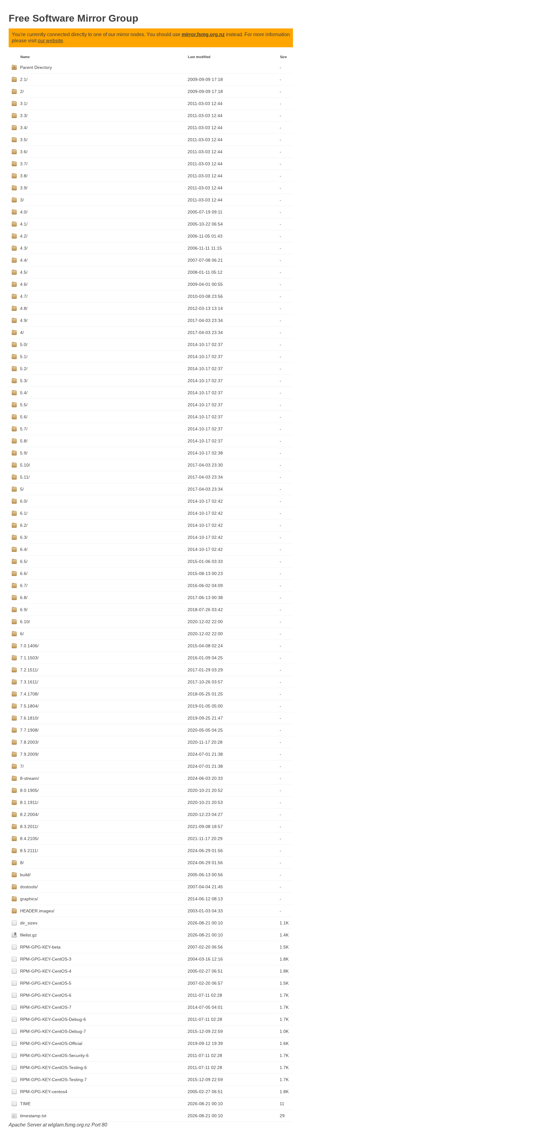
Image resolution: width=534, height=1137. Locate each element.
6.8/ (24, 597)
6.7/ (24, 585)
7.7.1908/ (29, 730)
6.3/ (24, 537)
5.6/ (24, 416)
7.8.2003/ (29, 742)
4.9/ (24, 320)
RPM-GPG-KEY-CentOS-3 (45, 959)
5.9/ (24, 452)
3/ (22, 199)
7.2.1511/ (29, 669)
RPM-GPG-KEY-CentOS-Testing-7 (53, 1079)
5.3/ (24, 380)
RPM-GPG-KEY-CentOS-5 (45, 983)
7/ (22, 766)
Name (25, 57)
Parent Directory (36, 67)
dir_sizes (28, 922)
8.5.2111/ (29, 850)
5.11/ (25, 477)
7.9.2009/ (29, 754)
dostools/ (29, 886)
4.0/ (24, 211)
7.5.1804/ (29, 706)
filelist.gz (28, 934)
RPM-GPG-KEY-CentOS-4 (45, 971)
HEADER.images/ (37, 910)
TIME (25, 1103)
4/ (22, 332)
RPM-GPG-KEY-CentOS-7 (45, 1007)
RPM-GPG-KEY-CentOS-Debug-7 (53, 1031)
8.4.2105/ (29, 838)
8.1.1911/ (29, 802)
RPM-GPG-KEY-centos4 (43, 1091)
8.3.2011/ (29, 826)
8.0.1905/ (29, 790)
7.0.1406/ (29, 645)
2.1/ (24, 79)
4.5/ (24, 272)
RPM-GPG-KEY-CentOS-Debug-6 (53, 1019)
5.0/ (24, 344)
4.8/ (24, 308)
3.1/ (24, 103)
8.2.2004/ (29, 814)
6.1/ (24, 513)
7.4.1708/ (29, 693)
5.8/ (24, 440)
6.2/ (24, 525)
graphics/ (29, 898)
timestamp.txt (33, 1115)
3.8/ (24, 175)
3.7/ (24, 163)
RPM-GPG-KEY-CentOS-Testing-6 (53, 1067)
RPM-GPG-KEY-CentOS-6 (45, 995)
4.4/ (24, 260)
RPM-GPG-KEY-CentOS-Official (51, 1043)
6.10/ (25, 621)
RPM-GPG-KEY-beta (40, 947)
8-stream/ (29, 778)
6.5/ (24, 561)
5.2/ (24, 368)
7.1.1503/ (29, 657)
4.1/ (24, 224)
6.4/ (24, 549)
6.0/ (24, 501)
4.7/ (24, 296)
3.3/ (24, 115)
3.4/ (24, 127)
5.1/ (24, 356)
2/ (22, 91)
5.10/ (25, 465)
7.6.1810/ (29, 718)
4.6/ (24, 284)
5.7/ (24, 428)
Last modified (199, 57)
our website (50, 40)
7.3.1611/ (29, 681)
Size (283, 57)
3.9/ (24, 187)
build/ (25, 874)
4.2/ (24, 236)
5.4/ (24, 392)
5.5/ (24, 404)
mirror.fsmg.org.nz (203, 34)
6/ (22, 633)
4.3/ (24, 248)
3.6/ (24, 151)
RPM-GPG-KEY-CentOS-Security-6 (54, 1055)
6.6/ (24, 573)
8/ (22, 862)
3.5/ (24, 139)
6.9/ (24, 609)
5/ (22, 489)
